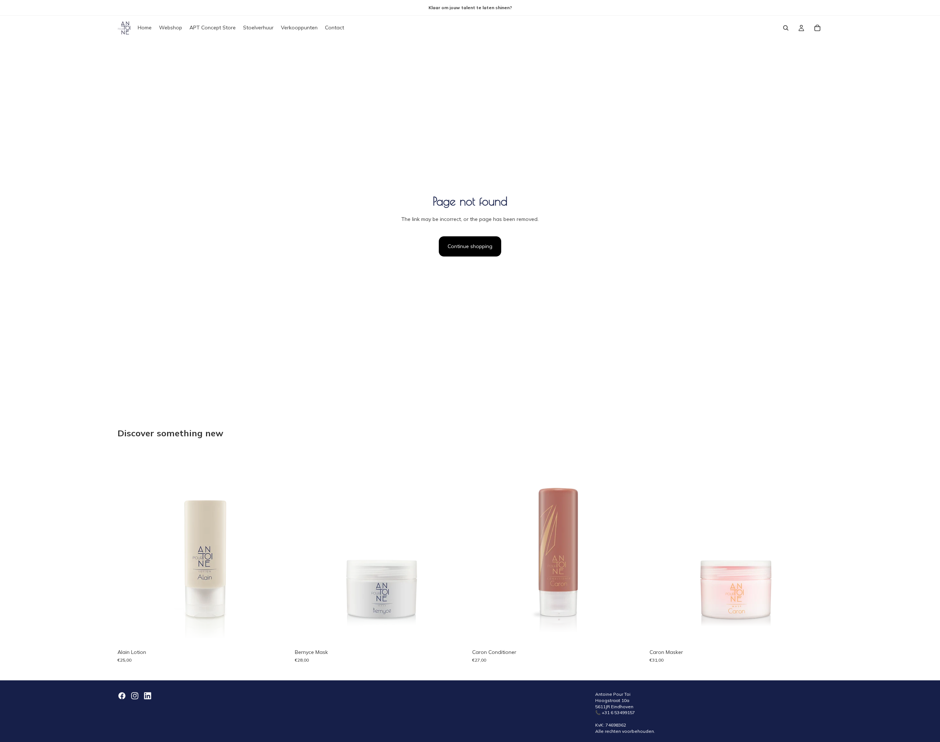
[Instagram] (134, 695)
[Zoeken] (786, 28)
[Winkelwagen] (817, 28)
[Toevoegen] (456, 633)
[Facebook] (122, 695)
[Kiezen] (279, 633)
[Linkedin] (147, 695)
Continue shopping (470, 246)
